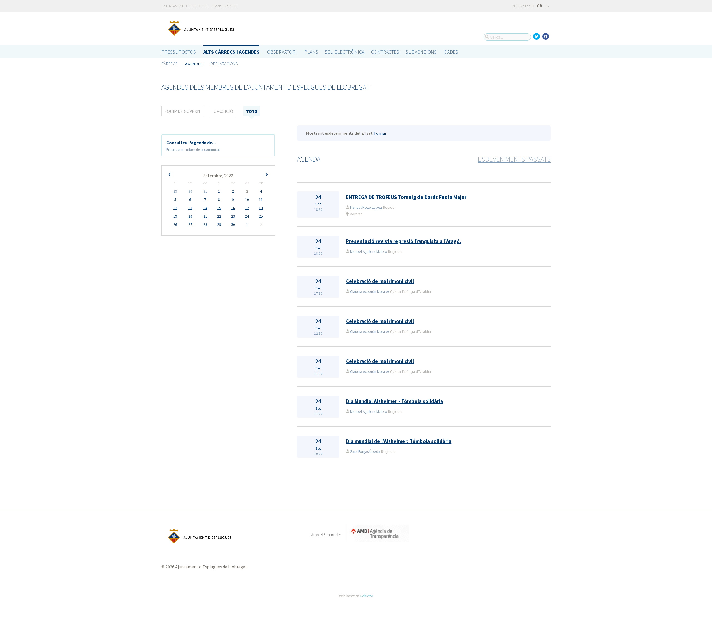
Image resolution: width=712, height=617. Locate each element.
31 (205, 191)
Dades (451, 52)
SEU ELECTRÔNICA (344, 52)
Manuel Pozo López (366, 207)
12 (175, 208)
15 (219, 208)
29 (175, 191)
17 (247, 208)
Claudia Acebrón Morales (369, 291)
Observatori (282, 52)
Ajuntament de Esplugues (185, 6)
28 (205, 224)
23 (233, 216)
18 (261, 208)
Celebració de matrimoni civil (380, 281)
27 (190, 224)
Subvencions (421, 52)
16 (233, 208)
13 (190, 208)
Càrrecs (169, 63)
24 (247, 216)
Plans (311, 52)
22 (219, 216)
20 (190, 216)
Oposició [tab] (223, 111)
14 (205, 208)
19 (175, 216)
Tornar (380, 133)
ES (547, 6)
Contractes (385, 52)
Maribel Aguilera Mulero (368, 251)
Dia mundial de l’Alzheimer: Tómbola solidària (398, 441)
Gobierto (366, 596)
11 (261, 199)
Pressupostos (178, 52)
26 (175, 224)
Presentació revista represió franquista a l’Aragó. (403, 241)
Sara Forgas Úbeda (365, 451)
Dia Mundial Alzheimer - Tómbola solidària (394, 401)
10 (247, 199)
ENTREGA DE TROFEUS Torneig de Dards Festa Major (406, 197)
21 (205, 216)
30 (190, 191)
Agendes (194, 63)
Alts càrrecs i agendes (231, 52)
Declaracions (224, 63)
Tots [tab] (251, 111)
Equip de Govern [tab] (182, 111)
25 (261, 216)
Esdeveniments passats (514, 159)
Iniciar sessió (522, 6)
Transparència (224, 6)
